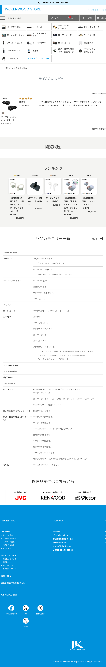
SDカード (52, 355)
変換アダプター (54, 404)
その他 (6, 464)
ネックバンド (39, 310)
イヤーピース (39, 298)
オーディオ (8, 258)
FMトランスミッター (47, 359)
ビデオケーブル (73, 389)
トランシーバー (10, 371)
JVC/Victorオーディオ (42, 258)
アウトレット (9, 383)
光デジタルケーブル (86, 398)
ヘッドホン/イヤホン (12, 280)
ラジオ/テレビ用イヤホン (44, 292)
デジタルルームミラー (42, 328)
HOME (7, 67)
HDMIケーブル (39, 389)
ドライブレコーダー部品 (43, 452)
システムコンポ (71, 274)
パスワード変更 (8, 542)
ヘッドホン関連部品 (42, 440)
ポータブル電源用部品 (42, 416)
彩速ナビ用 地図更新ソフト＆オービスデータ (73, 351)
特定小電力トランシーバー (44, 434)
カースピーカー (40, 340)
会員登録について (9, 568)
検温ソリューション (42, 410)
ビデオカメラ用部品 (42, 446)
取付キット (64, 359)
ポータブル (64, 310)
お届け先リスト (8, 545)
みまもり (55, 464)
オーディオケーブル (41, 392)
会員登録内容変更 (9, 538)
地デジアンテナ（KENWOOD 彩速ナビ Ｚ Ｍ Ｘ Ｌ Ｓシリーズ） (60, 458)
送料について (8, 562)
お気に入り (7, 548)
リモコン (7, 304)
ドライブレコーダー (42, 322)
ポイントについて (9, 565)
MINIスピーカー (10, 310)
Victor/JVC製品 (39, 286)
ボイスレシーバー (41, 464)
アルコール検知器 (11, 365)
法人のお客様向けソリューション (17, 410)
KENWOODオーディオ (43, 269)
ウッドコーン (43, 263)
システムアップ (44, 351)
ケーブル (41, 355)
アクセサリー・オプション (44, 346)
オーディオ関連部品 (41, 422)
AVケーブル (8, 389)
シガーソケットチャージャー (72, 355)
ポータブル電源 (10, 252)
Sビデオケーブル (56, 389)
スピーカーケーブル (65, 398)
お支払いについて (9, 559)
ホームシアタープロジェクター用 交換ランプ (52, 428)
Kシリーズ (42, 274)
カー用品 (7, 316)
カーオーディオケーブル (43, 398)
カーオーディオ (40, 334)
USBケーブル (39, 404)
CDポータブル (58, 263)
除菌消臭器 (8, 377)
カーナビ (37, 316)
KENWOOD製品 (40, 280)
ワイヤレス (52, 310)
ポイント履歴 (8, 535)
